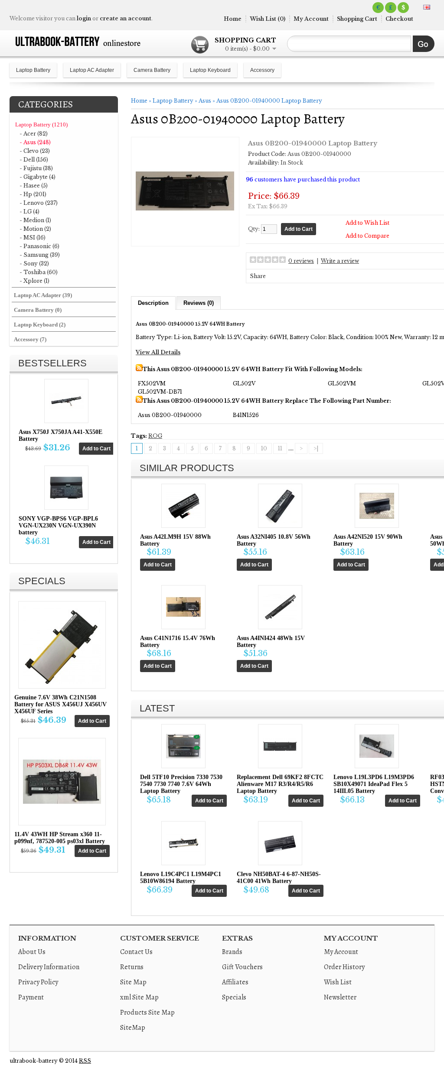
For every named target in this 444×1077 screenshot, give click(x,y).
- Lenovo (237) (39, 203)
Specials (234, 997)
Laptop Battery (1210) (41, 124)
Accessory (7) (30, 339)
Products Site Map (147, 1012)
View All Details (158, 352)
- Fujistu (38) (36, 168)
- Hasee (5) (34, 185)
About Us (32, 952)
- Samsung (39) (40, 255)
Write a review (340, 261)
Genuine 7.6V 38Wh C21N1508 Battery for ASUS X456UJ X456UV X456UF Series (60, 704)
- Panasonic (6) (39, 246)
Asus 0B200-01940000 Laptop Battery (269, 100)
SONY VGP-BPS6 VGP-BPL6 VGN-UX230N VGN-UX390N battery (58, 525)
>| (315, 448)
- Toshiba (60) (39, 272)
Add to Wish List (367, 223)
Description (153, 303)
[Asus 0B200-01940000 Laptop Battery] (185, 238)
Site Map (133, 982)
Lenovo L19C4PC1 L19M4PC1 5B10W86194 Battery (180, 877)
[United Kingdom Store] (426, 7)
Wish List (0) (267, 19)
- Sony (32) (34, 263)
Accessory (262, 70)
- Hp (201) (33, 194)
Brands (232, 952)
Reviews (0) (198, 303)
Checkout (399, 19)
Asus (205, 100)
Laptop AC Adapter (92, 70)
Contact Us (136, 952)
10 (264, 448)
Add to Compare (367, 236)
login (84, 18)
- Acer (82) (34, 133)
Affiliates (235, 982)
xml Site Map (139, 997)
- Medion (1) (35, 220)
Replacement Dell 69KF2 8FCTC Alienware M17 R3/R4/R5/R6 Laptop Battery (280, 784)
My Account (311, 19)
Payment (31, 997)
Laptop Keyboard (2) (39, 324)
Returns (132, 967)
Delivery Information (48, 967)
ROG (155, 436)
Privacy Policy (38, 982)
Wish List (338, 982)
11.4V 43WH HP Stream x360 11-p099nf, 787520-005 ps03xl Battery (59, 837)
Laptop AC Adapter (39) (43, 295)
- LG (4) (29, 211)
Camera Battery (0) (38, 310)
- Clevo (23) (35, 151)
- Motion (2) (35, 229)
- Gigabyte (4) (38, 177)
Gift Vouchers (242, 967)
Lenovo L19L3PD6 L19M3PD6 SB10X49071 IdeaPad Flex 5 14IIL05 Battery (373, 784)
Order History (344, 967)
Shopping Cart (357, 19)
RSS (85, 1061)
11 (280, 448)
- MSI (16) (33, 237)
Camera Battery (152, 70)
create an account (125, 18)
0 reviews (301, 261)
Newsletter (340, 997)
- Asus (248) (35, 142)
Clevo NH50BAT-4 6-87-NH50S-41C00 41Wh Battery (279, 877)
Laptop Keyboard (210, 70)
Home (233, 19)
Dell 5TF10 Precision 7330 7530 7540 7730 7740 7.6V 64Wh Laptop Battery (181, 784)
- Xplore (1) (34, 281)
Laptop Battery (33, 70)
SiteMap (132, 1027)
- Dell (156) (34, 159)
